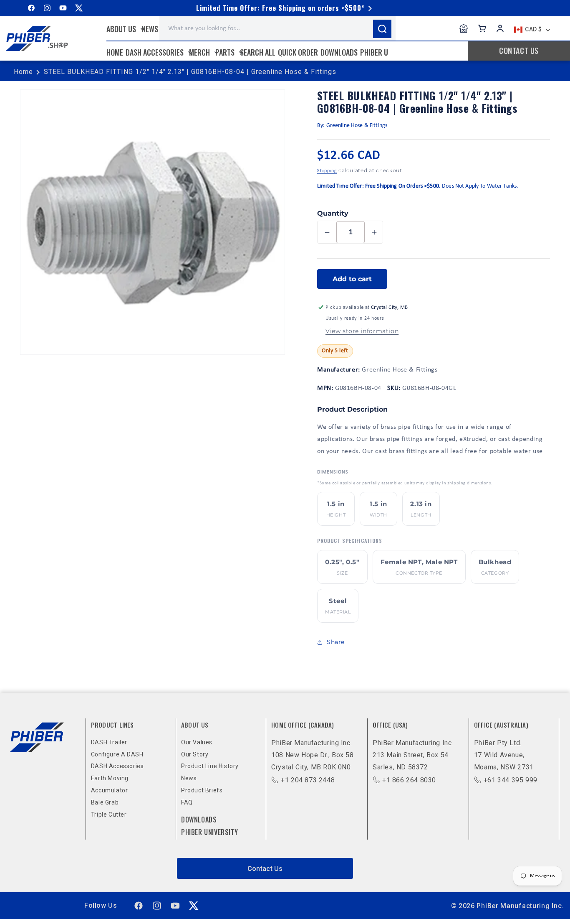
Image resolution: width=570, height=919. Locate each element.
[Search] (382, 29)
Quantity (332, 213)
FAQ (187, 802)
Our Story (194, 754)
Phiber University (209, 832)
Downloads (199, 820)
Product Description (352, 409)
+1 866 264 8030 (409, 780)
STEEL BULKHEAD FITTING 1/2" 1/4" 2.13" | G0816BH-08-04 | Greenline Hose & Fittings (190, 72)
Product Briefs (201, 790)
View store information (361, 331)
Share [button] (336, 642)
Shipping (327, 170)
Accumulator (109, 790)
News (189, 778)
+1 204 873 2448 (308, 780)
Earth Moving (110, 778)
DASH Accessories (117, 766)
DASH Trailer (109, 742)
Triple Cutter (109, 814)
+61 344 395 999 (510, 780)
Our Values (196, 742)
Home (23, 72)
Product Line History (210, 766)
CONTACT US (519, 50)
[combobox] (277, 28)
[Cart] (482, 28)
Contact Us (264, 869)
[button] (125, 28)
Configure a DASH (117, 754)
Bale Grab (105, 802)
